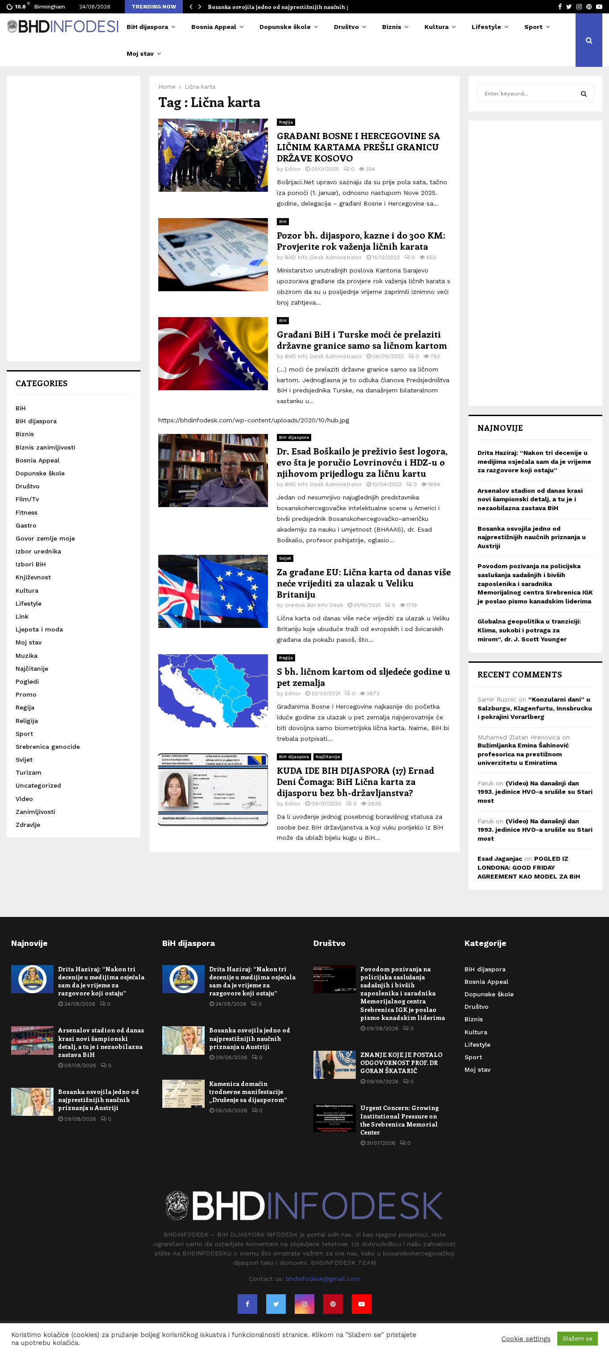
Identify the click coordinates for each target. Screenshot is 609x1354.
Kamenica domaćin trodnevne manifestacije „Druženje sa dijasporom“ (248, 1091)
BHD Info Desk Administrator (323, 257)
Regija (286, 122)
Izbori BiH (31, 564)
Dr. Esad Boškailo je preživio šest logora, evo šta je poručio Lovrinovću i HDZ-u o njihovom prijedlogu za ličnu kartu (362, 462)
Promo (26, 694)
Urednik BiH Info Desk (314, 605)
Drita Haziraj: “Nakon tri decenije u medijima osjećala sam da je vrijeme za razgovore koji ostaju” (534, 461)
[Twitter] (276, 1304)
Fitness (26, 512)
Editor (293, 169)
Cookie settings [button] (526, 1339)
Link (22, 616)
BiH (283, 221)
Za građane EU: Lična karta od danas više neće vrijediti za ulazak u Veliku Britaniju (364, 583)
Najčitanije (328, 756)
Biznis (391, 26)
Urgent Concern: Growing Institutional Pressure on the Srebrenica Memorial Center (399, 1119)
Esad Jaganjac (499, 858)
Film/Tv (27, 499)
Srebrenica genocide (48, 746)
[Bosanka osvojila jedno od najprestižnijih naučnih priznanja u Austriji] (32, 1102)
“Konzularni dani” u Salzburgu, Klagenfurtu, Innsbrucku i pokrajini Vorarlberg (534, 708)
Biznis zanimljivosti (45, 447)
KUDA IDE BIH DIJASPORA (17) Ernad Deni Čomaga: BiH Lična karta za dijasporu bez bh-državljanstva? (355, 781)
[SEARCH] (583, 94)
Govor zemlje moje (45, 538)
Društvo (346, 26)
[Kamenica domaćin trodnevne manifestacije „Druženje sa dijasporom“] (183, 1094)
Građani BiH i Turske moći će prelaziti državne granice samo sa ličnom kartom (362, 339)
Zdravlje (28, 824)
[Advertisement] (74, 218)
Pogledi (27, 681)
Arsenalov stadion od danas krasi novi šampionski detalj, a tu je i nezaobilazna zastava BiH (530, 499)
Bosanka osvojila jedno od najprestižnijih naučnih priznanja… (293, 6)
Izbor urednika (38, 551)
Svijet (285, 558)
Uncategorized (38, 785)
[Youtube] (361, 1304)
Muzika (26, 655)
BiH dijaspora (147, 26)
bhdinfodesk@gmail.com (323, 1278)
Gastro (26, 525)
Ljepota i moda (39, 629)
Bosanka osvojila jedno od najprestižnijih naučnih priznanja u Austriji (531, 537)
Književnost (33, 577)
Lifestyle (486, 26)
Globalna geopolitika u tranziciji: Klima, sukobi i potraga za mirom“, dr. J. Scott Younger (529, 630)
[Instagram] (304, 1304)
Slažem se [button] (578, 1338)
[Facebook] (247, 1304)
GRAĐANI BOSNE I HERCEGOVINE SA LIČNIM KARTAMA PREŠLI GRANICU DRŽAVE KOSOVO (358, 146)
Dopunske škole (285, 26)
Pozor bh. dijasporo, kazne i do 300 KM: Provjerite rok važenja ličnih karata (361, 240)
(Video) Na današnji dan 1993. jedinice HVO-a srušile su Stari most (535, 792)
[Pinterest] (333, 1304)
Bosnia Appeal (213, 26)
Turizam (28, 772)
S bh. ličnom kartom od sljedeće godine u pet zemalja (363, 676)
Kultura (436, 26)
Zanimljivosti (35, 811)
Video (24, 798)
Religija (27, 720)
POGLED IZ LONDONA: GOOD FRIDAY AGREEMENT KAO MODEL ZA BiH (528, 867)
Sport (533, 26)
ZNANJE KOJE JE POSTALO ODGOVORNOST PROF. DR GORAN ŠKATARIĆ (401, 1062)
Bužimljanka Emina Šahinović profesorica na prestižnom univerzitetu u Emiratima (523, 754)
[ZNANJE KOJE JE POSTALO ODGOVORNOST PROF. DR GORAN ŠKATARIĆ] (334, 1065)
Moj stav (140, 53)
